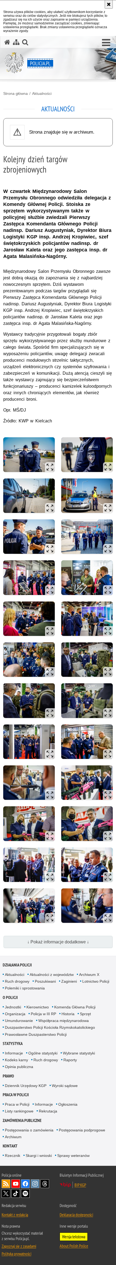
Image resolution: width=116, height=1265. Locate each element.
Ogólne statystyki (42, 1053)
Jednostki (13, 1007)
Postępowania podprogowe (82, 1130)
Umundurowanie (19, 1020)
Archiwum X (89, 974)
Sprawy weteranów (73, 1155)
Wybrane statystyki (79, 1053)
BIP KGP (80, 1185)
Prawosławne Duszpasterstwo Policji (36, 1034)
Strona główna (15, 93)
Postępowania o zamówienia (29, 1130)
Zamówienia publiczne (22, 1120)
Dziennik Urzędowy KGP (25, 1085)
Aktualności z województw (52, 974)
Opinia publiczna (19, 1067)
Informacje (14, 1053)
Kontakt (10, 1146)
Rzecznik (12, 1155)
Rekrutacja (48, 1111)
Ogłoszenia (67, 1104)
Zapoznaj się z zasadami (19, 1246)
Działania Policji (17, 965)
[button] (106, 42)
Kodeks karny (16, 1060)
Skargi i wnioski (39, 1155)
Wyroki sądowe (65, 1085)
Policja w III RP (43, 1014)
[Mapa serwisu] (16, 42)
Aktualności (42, 93)
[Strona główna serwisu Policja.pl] (7, 42)
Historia (68, 1014)
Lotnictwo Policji (95, 981)
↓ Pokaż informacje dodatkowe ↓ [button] (58, 942)
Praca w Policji (16, 1095)
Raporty (70, 1060)
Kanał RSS (6, 1183)
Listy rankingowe (19, 1111)
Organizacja (15, 1014)
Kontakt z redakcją (15, 1214)
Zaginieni (69, 981)
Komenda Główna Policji (74, 1007)
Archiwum (13, 1137)
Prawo (8, 1076)
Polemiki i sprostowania (25, 988)
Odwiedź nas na (15, 1183)
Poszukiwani (45, 981)
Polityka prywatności (16, 1253)
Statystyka (13, 1043)
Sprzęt (85, 1014)
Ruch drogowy (17, 981)
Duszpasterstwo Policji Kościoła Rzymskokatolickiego (50, 1027)
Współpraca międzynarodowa (63, 1020)
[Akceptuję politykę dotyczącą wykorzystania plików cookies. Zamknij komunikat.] (109, 4)
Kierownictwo (37, 1007)
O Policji (10, 997)
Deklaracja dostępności (76, 1214)
